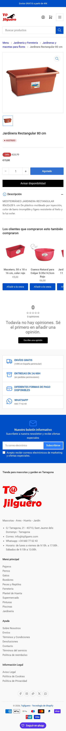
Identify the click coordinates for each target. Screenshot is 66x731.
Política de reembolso (15, 655)
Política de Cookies (14, 676)
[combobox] (33, 30)
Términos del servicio (15, 650)
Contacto (8, 646)
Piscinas (7, 606)
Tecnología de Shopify (42, 705)
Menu (6, 42)
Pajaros (7, 566)
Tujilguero (25, 705)
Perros (6, 570)
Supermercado (11, 597)
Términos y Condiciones (16, 637)
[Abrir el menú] (59, 17)
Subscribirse (53, 445)
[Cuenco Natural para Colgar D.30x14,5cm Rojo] (42, 253)
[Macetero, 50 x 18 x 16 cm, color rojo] (15, 253)
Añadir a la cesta (15, 286)
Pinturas (7, 602)
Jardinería (8, 611)
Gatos (6, 575)
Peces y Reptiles (12, 584)
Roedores (8, 579)
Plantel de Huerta (12, 593)
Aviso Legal (9, 672)
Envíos (6, 632)
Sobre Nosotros (12, 628)
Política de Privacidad (15, 680)
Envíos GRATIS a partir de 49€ (33, 3)
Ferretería (8, 588)
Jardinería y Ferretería (26, 42)
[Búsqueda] (59, 30)
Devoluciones (10, 641)
